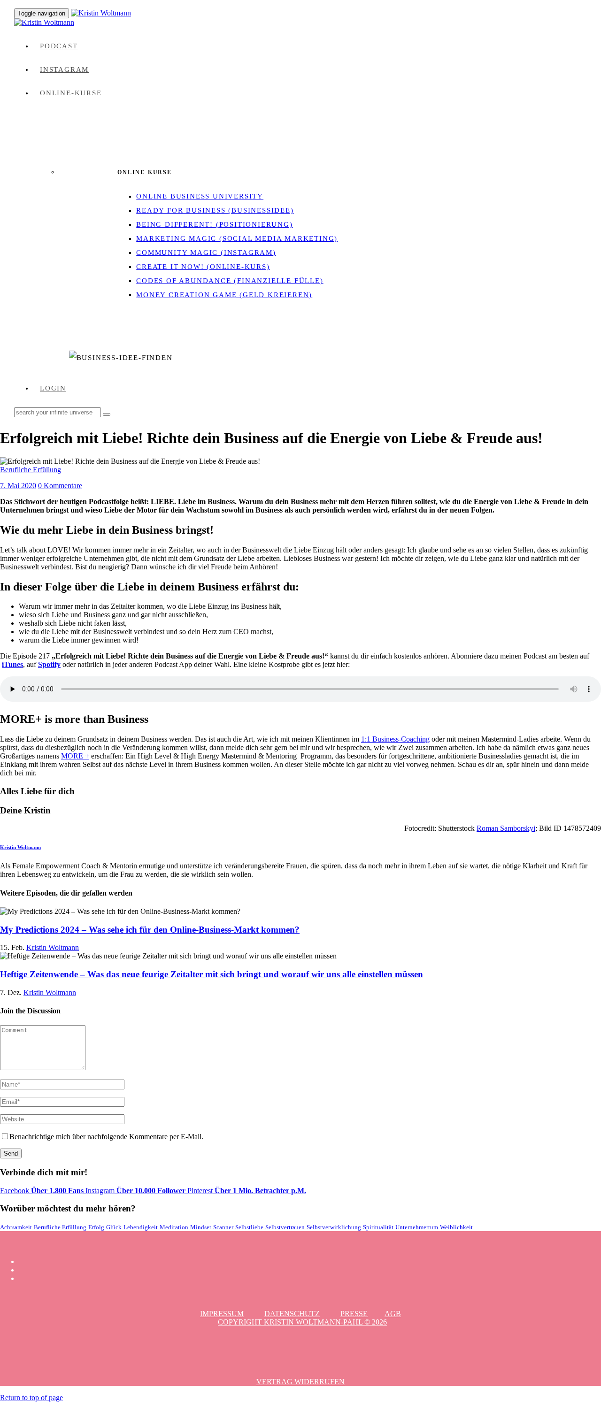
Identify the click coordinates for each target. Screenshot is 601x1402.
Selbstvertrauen (285, 1227)
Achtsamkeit (16, 1227)
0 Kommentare (60, 486)
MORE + (75, 756)
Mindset (200, 1227)
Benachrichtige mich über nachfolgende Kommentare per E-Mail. (106, 1137)
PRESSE (354, 1314)
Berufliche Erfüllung (30, 470)
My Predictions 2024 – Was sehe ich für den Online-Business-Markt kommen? (150, 930)
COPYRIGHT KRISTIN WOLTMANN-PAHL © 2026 (302, 1322)
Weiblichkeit (456, 1227)
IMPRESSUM (222, 1314)
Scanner (223, 1227)
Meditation (174, 1227)
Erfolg (96, 1227)
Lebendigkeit (140, 1227)
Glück (114, 1227)
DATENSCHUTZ (292, 1314)
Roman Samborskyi (506, 828)
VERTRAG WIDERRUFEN (300, 1382)
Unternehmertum (416, 1227)
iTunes (12, 664)
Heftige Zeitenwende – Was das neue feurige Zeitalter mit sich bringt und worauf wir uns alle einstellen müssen (211, 974)
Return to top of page (31, 1398)
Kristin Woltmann (20, 847)
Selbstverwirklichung (334, 1227)
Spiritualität (378, 1227)
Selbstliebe (249, 1227)
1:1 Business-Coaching (395, 739)
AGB (393, 1314)
